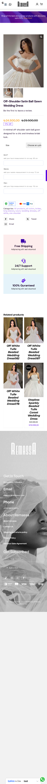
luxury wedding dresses (26, 211)
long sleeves (8, 211)
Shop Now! (28, 18)
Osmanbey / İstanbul (12, 482)
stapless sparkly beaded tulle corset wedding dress (34, 409)
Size (7, 145)
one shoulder (15, 213)
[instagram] (11, 577)
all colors (30, 208)
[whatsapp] (17, 577)
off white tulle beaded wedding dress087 (33, 352)
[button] (41, 36)
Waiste (6, 169)
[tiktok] (5, 577)
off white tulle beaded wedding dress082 (13, 352)
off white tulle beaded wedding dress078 (13, 397)
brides (38, 208)
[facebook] (23, 577)
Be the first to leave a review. (17, 110)
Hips (5, 183)
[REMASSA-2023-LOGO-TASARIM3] (23, 2)
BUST (6, 155)
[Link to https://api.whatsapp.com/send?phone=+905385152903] (10, 5)
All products (19, 208)
